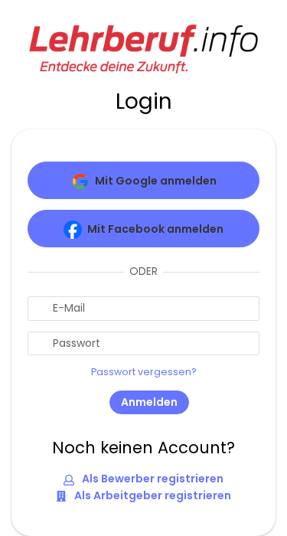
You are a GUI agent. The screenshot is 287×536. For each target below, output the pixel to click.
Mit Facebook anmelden (155, 229)
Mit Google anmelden (156, 180)
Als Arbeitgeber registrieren (151, 495)
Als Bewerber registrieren (151, 478)
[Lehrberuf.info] (144, 47)
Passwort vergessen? (144, 371)
